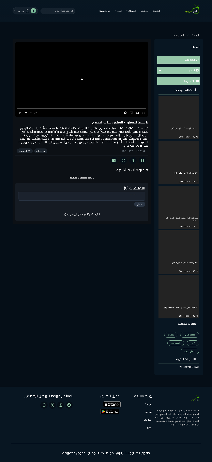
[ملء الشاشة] (143, 113)
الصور (149, 427)
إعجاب (39, 151)
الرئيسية (156, 11)
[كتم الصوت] (26, 113)
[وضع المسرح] (137, 113)
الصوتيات (148, 420)
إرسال (139, 204)
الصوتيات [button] (132, 11)
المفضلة (23, 151)
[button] (178, 60)
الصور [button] (119, 11)
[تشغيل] (82, 79)
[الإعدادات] (125, 113)
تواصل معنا (104, 11)
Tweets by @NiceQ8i (188, 367)
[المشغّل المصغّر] (131, 113)
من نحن (144, 11)
